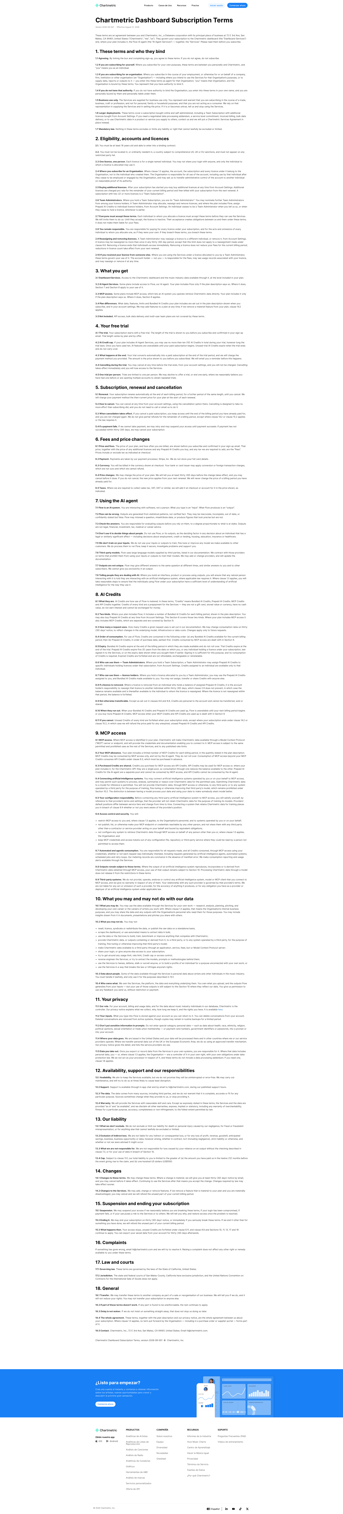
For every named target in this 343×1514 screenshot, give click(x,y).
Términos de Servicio (197, 1464)
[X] (247, 1508)
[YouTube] (233, 1508)
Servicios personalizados (138, 1483)
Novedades (162, 1453)
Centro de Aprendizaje (198, 1447)
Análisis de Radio (134, 1455)
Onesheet (161, 1458)
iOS (100, 1441)
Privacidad (192, 1458)
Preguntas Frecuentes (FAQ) (232, 1436)
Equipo (160, 1441)
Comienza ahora (105, 1404)
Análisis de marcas (135, 1477)
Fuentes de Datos (196, 1470)
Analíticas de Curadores (138, 1460)
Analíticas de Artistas (137, 1436)
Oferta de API (133, 1489)
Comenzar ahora (237, 5)
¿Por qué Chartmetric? (198, 1475)
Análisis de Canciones (137, 1449)
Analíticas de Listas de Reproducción (137, 1442)
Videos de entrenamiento (230, 1441)
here (220, 1009)
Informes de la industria (199, 1436)
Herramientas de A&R (137, 1472)
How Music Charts (196, 1441)
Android (114, 1441)
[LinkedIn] (226, 1508)
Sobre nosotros (164, 1436)
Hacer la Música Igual (198, 1453)
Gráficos (130, 1466)
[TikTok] (240, 1508)
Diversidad (161, 1447)
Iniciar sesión (216, 5)
